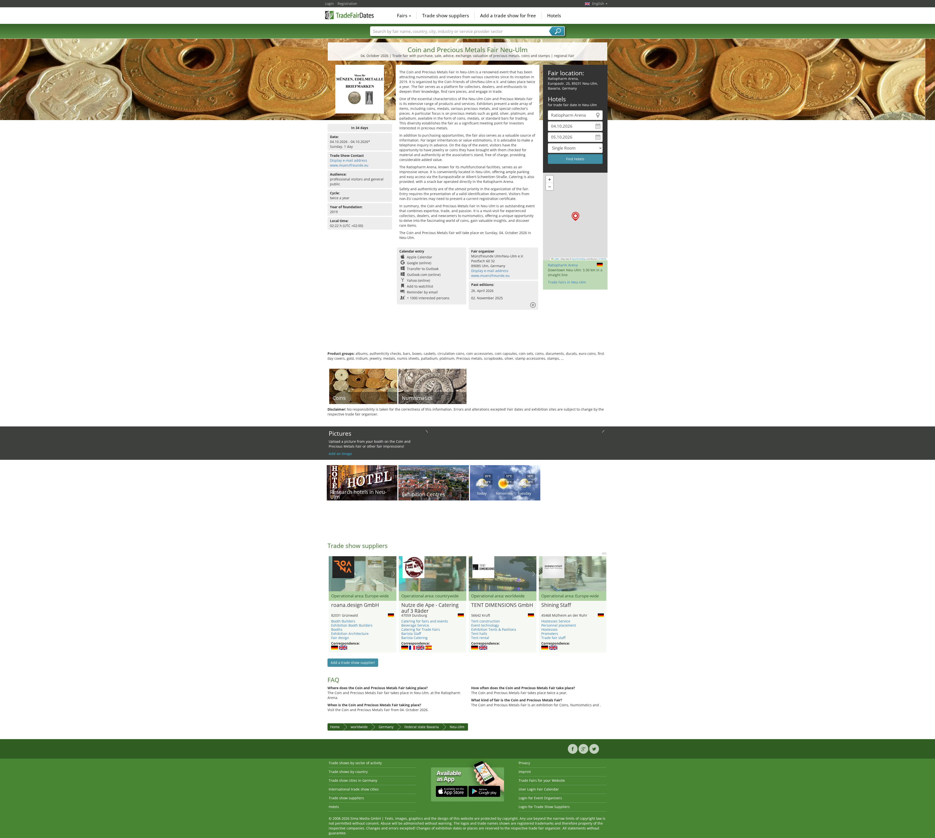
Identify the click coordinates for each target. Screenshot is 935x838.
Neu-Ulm (457, 727)
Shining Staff (556, 605)
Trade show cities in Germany (353, 780)
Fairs (403, 15)
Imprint (525, 771)
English (598, 3)
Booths (336, 629)
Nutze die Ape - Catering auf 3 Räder (429, 608)
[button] (575, 216)
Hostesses (549, 629)
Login (329, 3)
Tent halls (479, 633)
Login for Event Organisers (540, 798)
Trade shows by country (348, 771)
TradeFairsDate (349, 15)
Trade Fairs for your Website (542, 780)
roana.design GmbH (355, 605)
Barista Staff (411, 633)
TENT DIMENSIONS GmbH (502, 605)
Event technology (485, 625)
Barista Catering (414, 637)
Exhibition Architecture (350, 633)
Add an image (340, 453)
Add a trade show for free (508, 15)
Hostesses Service (555, 621)
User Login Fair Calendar (539, 789)
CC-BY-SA (602, 259)
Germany (386, 727)
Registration (347, 3)
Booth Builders (343, 621)
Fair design (340, 637)
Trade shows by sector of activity (355, 763)
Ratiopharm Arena (563, 265)
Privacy (524, 763)
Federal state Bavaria (421, 727)
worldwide (359, 727)
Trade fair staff (553, 637)
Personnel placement (558, 625)
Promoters (549, 633)
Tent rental (480, 637)
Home (335, 727)
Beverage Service (415, 625)
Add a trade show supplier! (353, 662)
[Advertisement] (467, 335)
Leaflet (556, 259)
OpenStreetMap (579, 259)
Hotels (554, 15)
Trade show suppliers (445, 15)
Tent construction (485, 621)
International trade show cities (354, 789)
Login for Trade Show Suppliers (544, 806)
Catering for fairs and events (424, 621)
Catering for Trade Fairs (420, 629)
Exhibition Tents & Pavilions (493, 629)
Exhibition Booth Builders (352, 625)
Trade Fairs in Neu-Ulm (567, 282)
